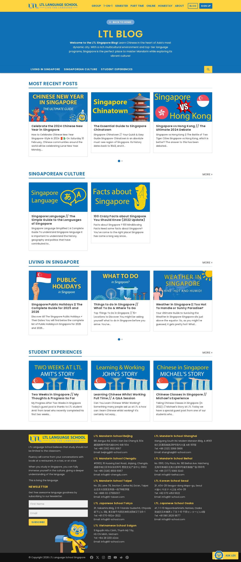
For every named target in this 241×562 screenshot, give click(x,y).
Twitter (97, 557)
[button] (119, 161)
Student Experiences (116, 69)
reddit (121, 557)
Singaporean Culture (80, 69)
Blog (193, 6)
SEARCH (208, 69)
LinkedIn (109, 557)
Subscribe (38, 522)
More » (207, 174)
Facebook (91, 557)
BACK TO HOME (122, 22)
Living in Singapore (45, 69)
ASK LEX (230, 555)
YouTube (115, 557)
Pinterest (127, 557)
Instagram (103, 557)
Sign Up (206, 6)
